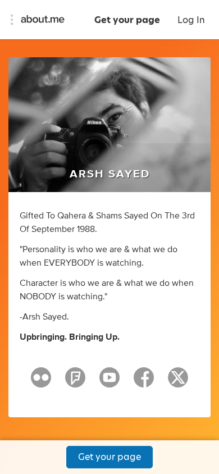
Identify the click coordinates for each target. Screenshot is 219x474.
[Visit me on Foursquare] (75, 382)
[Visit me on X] (178, 382)
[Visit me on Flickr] (41, 382)
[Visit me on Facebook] (144, 382)
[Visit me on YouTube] (109, 382)
